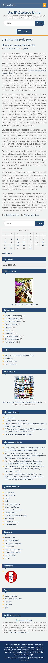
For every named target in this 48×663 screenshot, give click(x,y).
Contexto (8, 602)
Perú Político (9, 518)
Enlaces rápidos (9, 5)
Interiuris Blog (10, 555)
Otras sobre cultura (12, 339)
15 (18, 242)
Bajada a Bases (11, 538)
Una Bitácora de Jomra (24, 12)
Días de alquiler (10, 495)
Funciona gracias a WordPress (16, 657)
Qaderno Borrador (12, 521)
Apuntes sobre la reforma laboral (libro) (19, 355)
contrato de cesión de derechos (18, 632)
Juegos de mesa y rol (13, 336)
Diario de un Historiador (14, 549)
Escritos (8, 330)
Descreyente (9, 546)
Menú (26, 31)
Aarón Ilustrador (11, 596)
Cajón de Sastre (11, 324)
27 (5, 248)
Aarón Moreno (10, 448)
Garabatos (9, 333)
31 (30, 248)
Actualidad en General (13, 321)
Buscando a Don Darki (13, 599)
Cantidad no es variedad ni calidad (17, 458)
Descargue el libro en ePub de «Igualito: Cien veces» (22, 402)
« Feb (4, 253)
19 (43, 242)
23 (24, 245)
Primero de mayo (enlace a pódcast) (18, 434)
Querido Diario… (11, 524)
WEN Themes (24, 660)
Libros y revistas (11, 364)
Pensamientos (10, 342)
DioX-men (8, 605)
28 (11, 248)
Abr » (10, 253)
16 (24, 242)
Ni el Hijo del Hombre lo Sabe (16, 516)
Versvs (7, 558)
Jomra (26, 49)
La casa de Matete (12, 507)
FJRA (6, 607)
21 (11, 245)
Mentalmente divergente (14, 510)
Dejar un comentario (31, 215)
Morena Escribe (10, 513)
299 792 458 (9, 492)
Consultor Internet (11, 541)
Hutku (7, 501)
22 (18, 245)
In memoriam (10, 418)
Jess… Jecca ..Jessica (12, 504)
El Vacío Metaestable (12, 552)
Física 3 (7, 498)
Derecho (8, 327)
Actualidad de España (13, 316)
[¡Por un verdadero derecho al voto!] (11, 582)
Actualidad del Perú (12, 215)
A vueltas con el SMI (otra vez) (16, 421)
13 (5, 242)
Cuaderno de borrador (13, 543)
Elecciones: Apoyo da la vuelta (18, 45)
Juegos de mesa (11, 361)
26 (43, 245)
